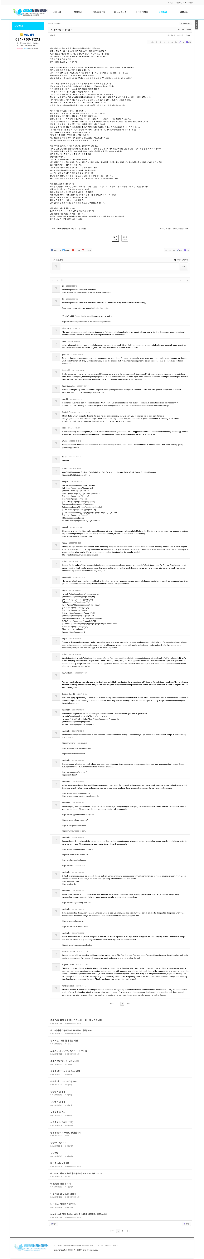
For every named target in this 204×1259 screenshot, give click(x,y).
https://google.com (73, 485)
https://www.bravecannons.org (74, 743)
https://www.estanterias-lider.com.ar (76, 748)
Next (128, 1231)
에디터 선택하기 (182, 260)
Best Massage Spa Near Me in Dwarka (136, 955)
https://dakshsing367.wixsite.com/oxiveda (80, 555)
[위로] (164, 42)
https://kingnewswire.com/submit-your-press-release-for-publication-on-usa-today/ (136, 405)
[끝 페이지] (187, 280)
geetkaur (65, 354)
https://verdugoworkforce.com (74, 772)
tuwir (64, 341)
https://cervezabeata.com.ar (73, 754)
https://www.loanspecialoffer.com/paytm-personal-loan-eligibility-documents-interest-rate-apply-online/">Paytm (128, 658)
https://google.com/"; (74, 488)
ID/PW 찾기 (189, 3)
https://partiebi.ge (69, 775)
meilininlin (66, 710)
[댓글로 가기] (172, 42)
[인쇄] (176, 42)
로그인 (170, 3)
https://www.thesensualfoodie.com (76, 793)
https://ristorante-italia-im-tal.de (74, 926)
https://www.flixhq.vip (75, 348)
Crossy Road (73, 992)
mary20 (65, 399)
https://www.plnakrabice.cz (73, 921)
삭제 (189, 42)
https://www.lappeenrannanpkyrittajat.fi (77, 815)
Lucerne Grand (132, 445)
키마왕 (52, 35)
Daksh (64, 654)
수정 (182, 42)
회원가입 (178, 3)
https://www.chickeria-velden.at (74, 820)
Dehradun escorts (128, 358)
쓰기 (187, 1224)
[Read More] (120, 1021)
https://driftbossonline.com (135, 379)
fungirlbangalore (68, 386)
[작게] (160, 42)
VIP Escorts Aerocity (151, 682)
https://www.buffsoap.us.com (73, 831)
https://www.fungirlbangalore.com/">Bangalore (114, 390)
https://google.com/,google (76, 515)
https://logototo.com (70, 881)
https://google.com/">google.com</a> (85, 520)
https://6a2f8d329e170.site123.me (76, 475)
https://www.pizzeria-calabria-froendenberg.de (80, 796)
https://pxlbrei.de (69, 884)
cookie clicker (75, 584)
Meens (64, 457)
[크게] (156, 42)
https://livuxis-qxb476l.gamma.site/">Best (116, 432)
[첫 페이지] (181, 280)
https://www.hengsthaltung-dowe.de (76, 903)
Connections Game (156, 698)
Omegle (65, 418)
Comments (57, 280)
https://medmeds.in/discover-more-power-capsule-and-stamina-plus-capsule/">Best (115, 565)
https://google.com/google (76, 499)
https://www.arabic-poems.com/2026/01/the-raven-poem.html (86, 292)
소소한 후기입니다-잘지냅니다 (62, 29)
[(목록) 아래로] (168, 42)
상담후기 (18, 25)
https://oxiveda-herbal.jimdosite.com (76, 536)
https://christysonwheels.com (74, 825)
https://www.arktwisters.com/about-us (77, 945)
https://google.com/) (71, 507)
